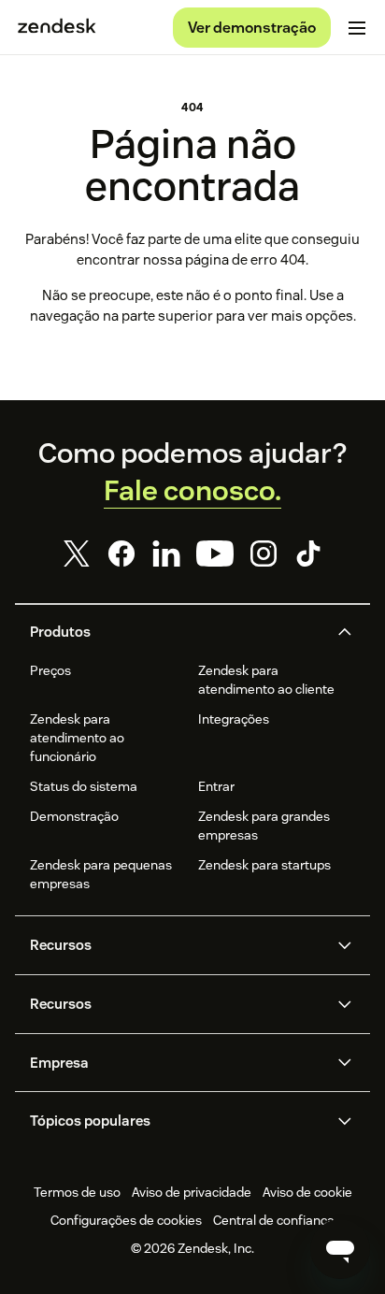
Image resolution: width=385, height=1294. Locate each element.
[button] (176, 632)
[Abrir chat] (340, 1249)
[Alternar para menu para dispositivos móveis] (357, 28)
